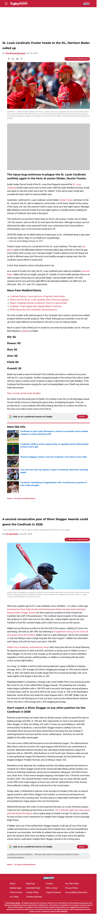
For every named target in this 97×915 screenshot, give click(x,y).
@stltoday (54, 238)
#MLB (33, 234)
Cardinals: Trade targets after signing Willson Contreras (36, 306)
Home (9, 498)
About (12, 883)
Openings (30, 883)
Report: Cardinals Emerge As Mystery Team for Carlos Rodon (38, 303)
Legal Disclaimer (53, 892)
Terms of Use (16, 892)
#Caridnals (68, 234)
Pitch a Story (51, 888)
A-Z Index (14, 896)
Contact (49, 883)
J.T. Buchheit (11, 534)
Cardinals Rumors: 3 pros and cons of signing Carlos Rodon (37, 296)
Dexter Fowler (66, 200)
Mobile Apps (15, 888)
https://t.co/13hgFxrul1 (35, 238)
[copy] (21, 58)
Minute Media (15, 903)
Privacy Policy (71, 888)
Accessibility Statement (76, 892)
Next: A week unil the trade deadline (24, 393)
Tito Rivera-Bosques (15, 53)
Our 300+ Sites (72, 883)
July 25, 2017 (37, 241)
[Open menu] (6, 3)
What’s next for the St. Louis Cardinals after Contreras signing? (39, 299)
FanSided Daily (33, 888)
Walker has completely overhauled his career (28, 647)
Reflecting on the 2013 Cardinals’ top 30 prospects (33, 309)
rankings (25, 331)
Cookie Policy (32, 892)
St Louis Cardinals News (25, 498)
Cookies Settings (34, 896)
